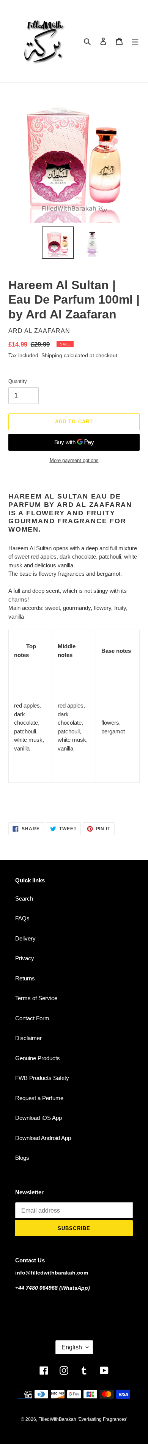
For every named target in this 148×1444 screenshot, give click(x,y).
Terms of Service (36, 998)
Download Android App (43, 1138)
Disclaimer (28, 1038)
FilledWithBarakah (57, 1419)
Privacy (24, 958)
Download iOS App (38, 1118)
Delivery (25, 938)
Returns (25, 978)
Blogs (22, 1157)
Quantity (17, 381)
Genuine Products (37, 1058)
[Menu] (135, 41)
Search (24, 898)
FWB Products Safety (42, 1078)
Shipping (51, 355)
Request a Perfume (39, 1098)
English (71, 1347)
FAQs (22, 918)
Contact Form (32, 1018)
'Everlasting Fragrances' (102, 1419)
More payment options (74, 460)
